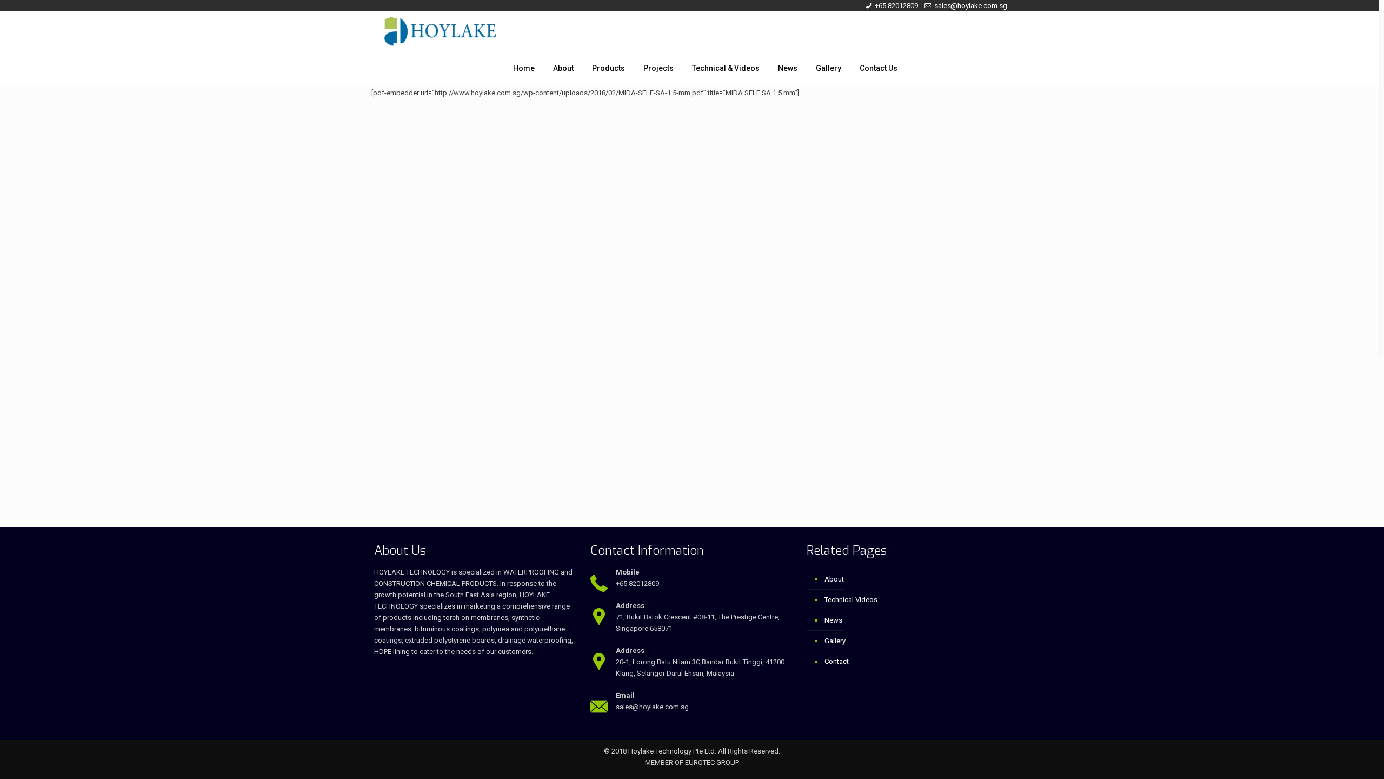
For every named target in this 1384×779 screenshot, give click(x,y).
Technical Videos (850, 600)
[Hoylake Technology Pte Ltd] (440, 30)
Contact (836, 661)
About (834, 579)
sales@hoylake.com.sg (970, 6)
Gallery (835, 641)
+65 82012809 (896, 6)
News (833, 620)
